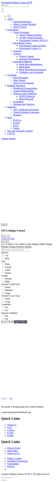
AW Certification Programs (26, 109)
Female (8, 278)
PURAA (17, 120)
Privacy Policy (14, 448)
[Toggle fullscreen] (8, 477)
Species (4, 252)
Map (12, 239)
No (6, 310)
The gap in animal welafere (20, 131)
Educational (12, 29)
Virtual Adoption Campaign (26, 112)
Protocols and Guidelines (25, 93)
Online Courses (26, 56)
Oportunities (13, 463)
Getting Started (8, 138)
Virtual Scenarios (21, 32)
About (10, 19)
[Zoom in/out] (11, 477)
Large (7, 293)
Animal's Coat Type (10, 295)
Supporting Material (22, 61)
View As (5, 236)
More (9, 117)
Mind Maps (24, 67)
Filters (4, 224)
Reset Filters (7, 321)
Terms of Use (13, 453)
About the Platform (22, 21)
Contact (10, 430)
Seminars (17, 51)
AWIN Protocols (27, 96)
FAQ (9, 427)
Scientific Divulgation (17, 461)
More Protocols (26, 99)
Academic (12, 75)
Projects (11, 466)
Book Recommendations (30, 64)
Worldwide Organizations (25, 88)
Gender (4, 275)
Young (8, 267)
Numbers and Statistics (24, 104)
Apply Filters (20, 322)
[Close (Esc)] (2, 477)
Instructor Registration (29, 59)
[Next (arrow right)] (5, 480)
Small (7, 287)
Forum (16, 128)
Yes (6, 307)
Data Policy (12, 450)
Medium (9, 290)
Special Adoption (9, 313)
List (8, 239)
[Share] (5, 477)
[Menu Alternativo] (2, 11)
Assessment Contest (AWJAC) (33, 40)
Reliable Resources (16, 85)
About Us (11, 425)
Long (7, 301)
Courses (17, 53)
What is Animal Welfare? (25, 24)
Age (3, 261)
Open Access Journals (23, 83)
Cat (6, 255)
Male (7, 281)
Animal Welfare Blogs (23, 91)
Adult (7, 270)
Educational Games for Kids (32, 45)
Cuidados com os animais (31, 72)
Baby (7, 264)
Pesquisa (17, 115)
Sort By (5, 241)
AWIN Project (20, 27)
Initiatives (11, 107)
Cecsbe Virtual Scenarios (31, 37)
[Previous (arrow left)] (2, 480)
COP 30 (11, 133)
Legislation (18, 101)
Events (16, 123)
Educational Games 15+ (30, 48)
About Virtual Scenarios (30, 35)
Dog (7, 258)
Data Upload (19, 80)
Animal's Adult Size (10, 284)
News (16, 125)
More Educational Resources (32, 69)
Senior (8, 273)
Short (7, 298)
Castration (6, 304)
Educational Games (22, 43)
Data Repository (21, 77)
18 (11, 398)
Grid (3, 239)
